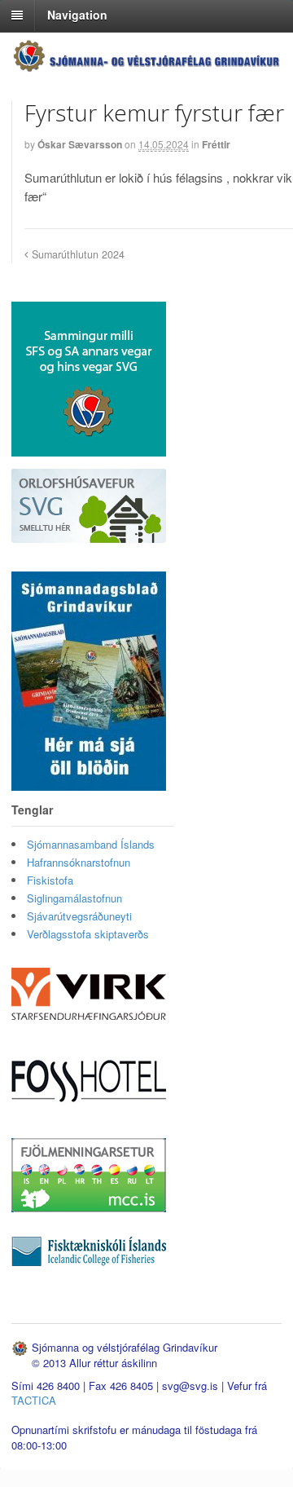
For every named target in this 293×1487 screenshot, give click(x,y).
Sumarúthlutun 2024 (76, 254)
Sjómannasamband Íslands (91, 844)
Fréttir (216, 144)
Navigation (77, 15)
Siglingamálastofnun (74, 898)
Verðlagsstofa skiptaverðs (88, 934)
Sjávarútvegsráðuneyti (79, 916)
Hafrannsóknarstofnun (78, 862)
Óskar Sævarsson (79, 144)
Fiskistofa (50, 880)
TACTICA (33, 1400)
